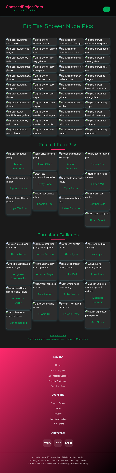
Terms (58, 408)
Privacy (58, 413)
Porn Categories (58, 370)
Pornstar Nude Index (58, 381)
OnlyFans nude (58, 335)
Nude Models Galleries (58, 376)
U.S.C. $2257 (58, 424)
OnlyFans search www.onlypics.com (46, 339)
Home (58, 365)
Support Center (58, 403)
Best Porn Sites (58, 386)
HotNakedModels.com (77, 339)
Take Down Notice (58, 419)
